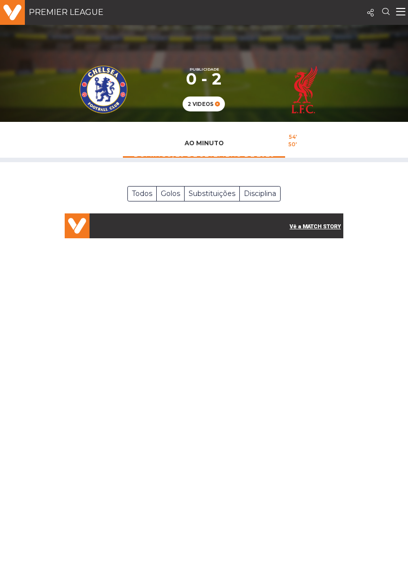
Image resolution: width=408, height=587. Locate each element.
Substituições (212, 193)
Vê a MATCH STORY (315, 226)
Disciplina (260, 193)
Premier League (66, 12)
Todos (142, 193)
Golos (170, 193)
